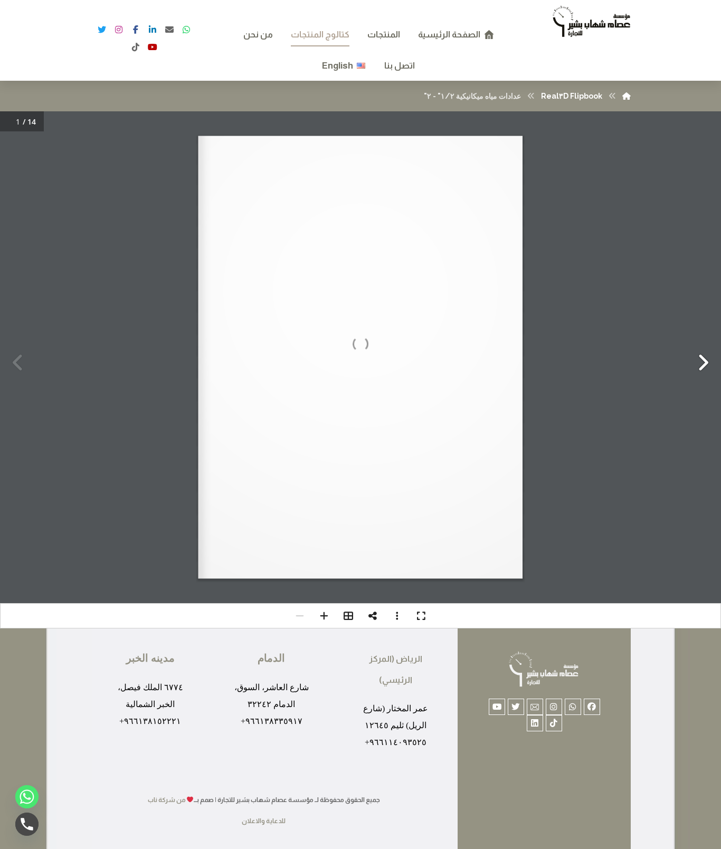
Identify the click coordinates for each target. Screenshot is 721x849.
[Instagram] (118, 29)
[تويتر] (186, 29)
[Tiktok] (554, 723)
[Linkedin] (535, 723)
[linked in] (152, 29)
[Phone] (27, 824)
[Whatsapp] (573, 707)
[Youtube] (497, 707)
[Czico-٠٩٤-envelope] (535, 707)
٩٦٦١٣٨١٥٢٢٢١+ (150, 721)
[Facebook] (135, 29)
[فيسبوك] (152, 47)
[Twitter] (101, 29)
